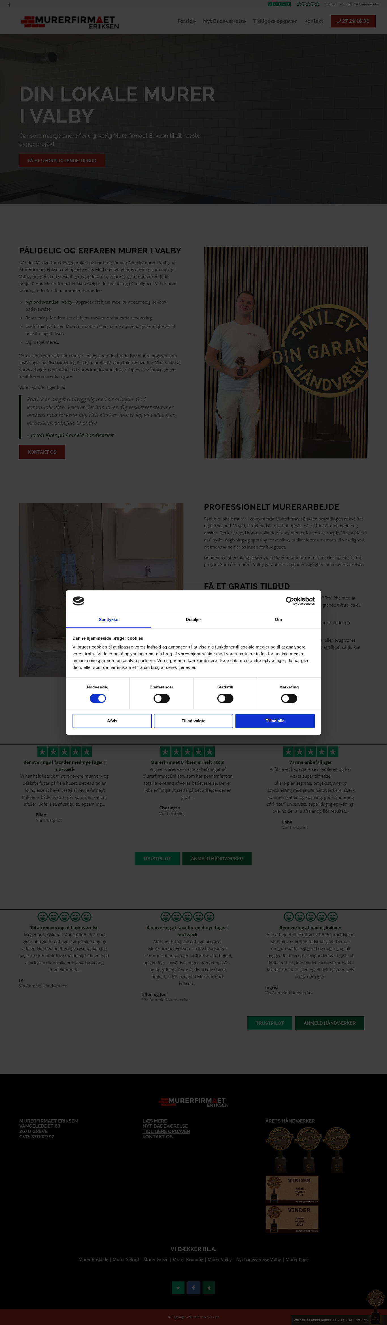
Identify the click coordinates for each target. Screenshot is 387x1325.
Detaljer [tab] (193, 619)
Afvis (112, 721)
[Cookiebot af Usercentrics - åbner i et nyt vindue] (290, 601)
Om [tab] (278, 619)
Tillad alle (275, 721)
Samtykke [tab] (108, 619)
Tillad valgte (193, 721)
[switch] (162, 698)
